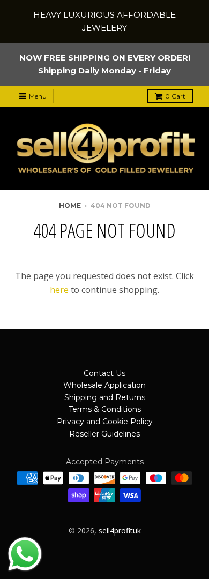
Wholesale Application (104, 385)
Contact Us (104, 373)
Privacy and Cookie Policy (105, 421)
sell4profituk (120, 530)
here (59, 290)
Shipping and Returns (104, 397)
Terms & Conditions (105, 409)
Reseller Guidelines (104, 434)
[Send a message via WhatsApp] (24, 554)
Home (70, 205)
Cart (175, 96)
